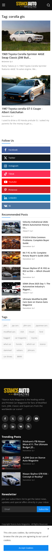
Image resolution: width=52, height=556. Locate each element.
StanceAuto (6, 116)
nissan (31, 331)
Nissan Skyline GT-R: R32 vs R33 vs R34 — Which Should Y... (36, 271)
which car (31, 344)
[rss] (28, 426)
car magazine (20, 338)
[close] (48, 528)
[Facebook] (5, 418)
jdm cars (27, 325)
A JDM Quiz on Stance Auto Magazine (34, 459)
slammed (8, 350)
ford (41, 331)
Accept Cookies (26, 548)
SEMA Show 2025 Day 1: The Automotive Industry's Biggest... (36, 286)
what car (7, 344)
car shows (8, 356)
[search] (48, 5)
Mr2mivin (5, 61)
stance (42, 344)
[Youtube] (36, 418)
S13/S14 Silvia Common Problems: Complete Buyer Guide (36, 240)
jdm (5, 325)
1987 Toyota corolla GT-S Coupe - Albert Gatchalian (22, 110)
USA (22, 331)
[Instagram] (20, 418)
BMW (19, 356)
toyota (34, 338)
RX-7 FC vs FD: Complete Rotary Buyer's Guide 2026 (36, 254)
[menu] (3, 5)
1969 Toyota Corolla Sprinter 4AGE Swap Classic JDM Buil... (23, 55)
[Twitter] (13, 418)
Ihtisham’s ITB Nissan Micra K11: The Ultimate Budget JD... (35, 444)
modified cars (9, 331)
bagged (7, 338)
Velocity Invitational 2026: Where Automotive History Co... (36, 224)
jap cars (15, 325)
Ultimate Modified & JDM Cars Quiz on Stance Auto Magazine (35, 302)
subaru (20, 350)
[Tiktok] (28, 418)
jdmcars (31, 350)
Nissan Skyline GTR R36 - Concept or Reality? (36, 475)
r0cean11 (26, 231)
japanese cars (41, 325)
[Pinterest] (5, 426)
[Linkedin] (13, 426)
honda (19, 344)
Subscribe (43, 509)
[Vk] (20, 426)
